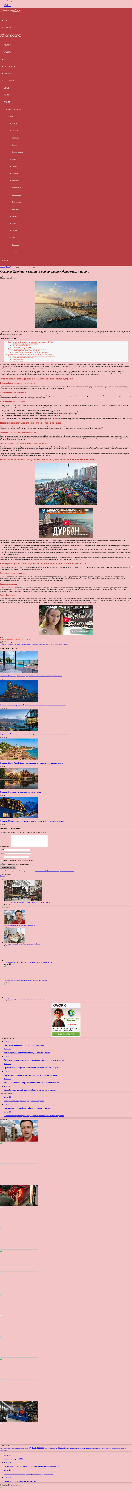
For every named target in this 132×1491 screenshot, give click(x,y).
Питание (7, 73)
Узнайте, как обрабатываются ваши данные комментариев (54, 871)
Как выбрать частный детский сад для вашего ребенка (22, 944)
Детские (14, 145)
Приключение (16, 202)
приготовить (95, 1448)
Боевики (14, 123)
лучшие (33, 1447)
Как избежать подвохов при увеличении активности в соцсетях (25, 999)
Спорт (14, 223)
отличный (28, 639)
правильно (76, 1448)
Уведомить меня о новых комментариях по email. (18, 860)
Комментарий (5, 846)
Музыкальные (16, 188)
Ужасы (14, 237)
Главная (2, 267)
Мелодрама (15, 180)
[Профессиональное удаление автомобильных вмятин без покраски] (14, 979)
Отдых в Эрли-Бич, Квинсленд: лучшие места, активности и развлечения (31, 676)
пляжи (72, 1448)
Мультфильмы (16, 195)
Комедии (14, 166)
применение (108, 1448)
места (41, 1447)
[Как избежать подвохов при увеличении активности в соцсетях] (14, 997)
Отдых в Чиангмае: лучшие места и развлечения (20, 792)
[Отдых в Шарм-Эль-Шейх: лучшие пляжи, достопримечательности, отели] (19, 759)
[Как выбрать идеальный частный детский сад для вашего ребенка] (19, 1378)
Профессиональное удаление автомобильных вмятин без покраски (26, 980)
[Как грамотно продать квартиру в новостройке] (14, 924)
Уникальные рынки (18, 359)
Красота (7, 52)
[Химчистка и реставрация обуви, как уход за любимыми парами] (19, 1314)
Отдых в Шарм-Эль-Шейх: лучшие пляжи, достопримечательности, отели (31, 763)
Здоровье (8, 59)
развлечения (115, 1448)
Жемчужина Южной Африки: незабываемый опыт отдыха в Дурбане (30, 342)
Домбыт (7, 95)
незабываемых (15, 639)
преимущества (86, 1448)
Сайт (1, 857)
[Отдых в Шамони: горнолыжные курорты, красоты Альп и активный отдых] (19, 817)
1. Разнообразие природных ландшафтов (25, 344)
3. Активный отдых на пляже (21, 347)
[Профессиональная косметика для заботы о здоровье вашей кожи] (19, 1357)
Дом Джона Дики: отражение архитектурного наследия (30, 352)
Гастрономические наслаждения (22, 357)
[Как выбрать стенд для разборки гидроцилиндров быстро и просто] (19, 1400)
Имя (2, 850)
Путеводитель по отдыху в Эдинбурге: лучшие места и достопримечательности (33, 705)
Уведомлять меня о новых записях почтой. (16, 864)
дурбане (7, 639)
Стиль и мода (9, 66)
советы (124, 1448)
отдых (22, 639)
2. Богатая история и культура (21, 345)
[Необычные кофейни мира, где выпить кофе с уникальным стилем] (19, 1249)
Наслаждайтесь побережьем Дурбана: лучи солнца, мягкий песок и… (31, 354)
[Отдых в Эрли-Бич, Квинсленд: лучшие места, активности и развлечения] (19, 672)
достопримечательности (16, 1448)
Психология (9, 80)
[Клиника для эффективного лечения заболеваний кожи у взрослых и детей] (19, 1443)
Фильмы (10, 116)
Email (2, 853)
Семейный (15, 209)
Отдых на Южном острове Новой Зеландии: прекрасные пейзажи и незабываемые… (35, 734)
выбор (2, 639)
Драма (14, 159)
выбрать (6, 1448)
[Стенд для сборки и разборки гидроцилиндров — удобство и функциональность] (19, 1422)
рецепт (120, 1448)
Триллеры (15, 230)
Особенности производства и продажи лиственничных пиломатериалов (28, 962)
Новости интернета (14, 109)
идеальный (25, 1448)
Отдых (6, 88)
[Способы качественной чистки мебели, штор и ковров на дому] (19, 1270)
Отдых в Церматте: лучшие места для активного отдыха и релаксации (27, 902)
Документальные (17, 152)
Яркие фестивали (17, 361)
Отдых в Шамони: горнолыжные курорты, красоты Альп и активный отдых (32, 821)
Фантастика (15, 245)
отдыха (67, 1448)
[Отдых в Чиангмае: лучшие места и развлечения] (19, 788)
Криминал (15, 173)
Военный (15, 130)
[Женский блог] (11, 12)
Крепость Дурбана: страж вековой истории (26, 351)
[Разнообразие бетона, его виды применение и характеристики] (19, 1335)
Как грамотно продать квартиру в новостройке (19, 925)
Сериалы (14, 216)
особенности (52, 1448)
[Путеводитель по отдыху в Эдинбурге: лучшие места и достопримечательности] (19, 701)
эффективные (3, 1450)
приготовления (101, 1448)
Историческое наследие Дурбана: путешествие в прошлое (27, 349)
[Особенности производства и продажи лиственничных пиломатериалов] (14, 960)
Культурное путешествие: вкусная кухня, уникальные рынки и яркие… (31, 356)
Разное (7, 102)
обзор (46, 1448)
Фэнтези (14, 252)
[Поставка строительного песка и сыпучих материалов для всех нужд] (19, 1292)
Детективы (15, 138)
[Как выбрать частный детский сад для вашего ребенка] (14, 942)
